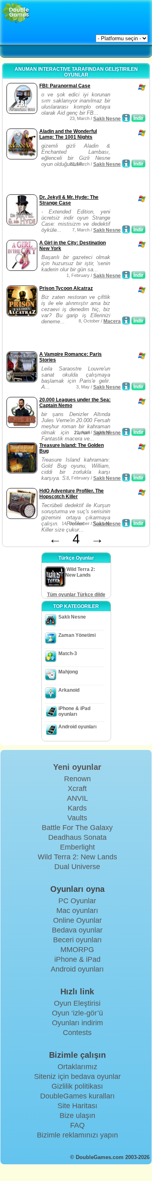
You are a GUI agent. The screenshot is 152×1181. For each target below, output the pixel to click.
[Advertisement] (69, 182)
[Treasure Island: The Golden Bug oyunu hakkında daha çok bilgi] (126, 477)
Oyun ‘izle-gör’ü (77, 1013)
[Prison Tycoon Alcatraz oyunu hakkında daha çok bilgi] (126, 320)
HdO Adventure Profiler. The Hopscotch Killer (71, 493)
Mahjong (68, 672)
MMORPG (77, 950)
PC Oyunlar (77, 901)
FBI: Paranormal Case (64, 86)
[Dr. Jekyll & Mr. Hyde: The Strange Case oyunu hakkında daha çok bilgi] (126, 229)
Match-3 (67, 653)
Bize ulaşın (77, 1115)
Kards (77, 808)
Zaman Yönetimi (77, 635)
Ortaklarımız (77, 1067)
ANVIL (77, 798)
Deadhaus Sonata (77, 837)
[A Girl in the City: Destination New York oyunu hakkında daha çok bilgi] (126, 275)
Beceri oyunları (77, 940)
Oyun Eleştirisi (77, 1003)
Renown (77, 779)
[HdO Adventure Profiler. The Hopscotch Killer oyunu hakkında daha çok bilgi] (126, 523)
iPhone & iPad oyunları (74, 711)
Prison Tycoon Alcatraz (66, 288)
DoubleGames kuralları (77, 1096)
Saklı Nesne (107, 119)
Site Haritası (77, 1106)
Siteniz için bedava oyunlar (77, 1076)
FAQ (77, 1125)
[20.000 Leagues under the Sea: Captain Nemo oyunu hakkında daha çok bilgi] (126, 432)
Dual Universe (77, 867)
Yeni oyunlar (77, 767)
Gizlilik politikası (77, 1086)
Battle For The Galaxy (77, 828)
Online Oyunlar (77, 920)
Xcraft (77, 788)
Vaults (77, 818)
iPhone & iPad (77, 959)
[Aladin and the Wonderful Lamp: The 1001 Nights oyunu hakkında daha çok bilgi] (126, 163)
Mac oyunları (77, 910)
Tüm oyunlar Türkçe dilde (76, 594)
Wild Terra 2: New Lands (77, 857)
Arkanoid (68, 690)
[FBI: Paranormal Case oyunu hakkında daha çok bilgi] (126, 118)
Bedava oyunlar (77, 930)
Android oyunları (77, 727)
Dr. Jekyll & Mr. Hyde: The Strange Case (68, 200)
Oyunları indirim (77, 1023)
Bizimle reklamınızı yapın (77, 1135)
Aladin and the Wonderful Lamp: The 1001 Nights (68, 134)
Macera (112, 321)
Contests (77, 1032)
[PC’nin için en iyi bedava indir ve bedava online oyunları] (16, 13)
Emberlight (77, 847)
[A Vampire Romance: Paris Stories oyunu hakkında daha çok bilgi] (126, 386)
